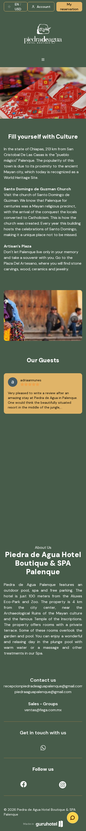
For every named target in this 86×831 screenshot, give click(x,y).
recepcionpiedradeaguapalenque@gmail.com (43, 686)
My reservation (69, 6)
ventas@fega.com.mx (43, 709)
